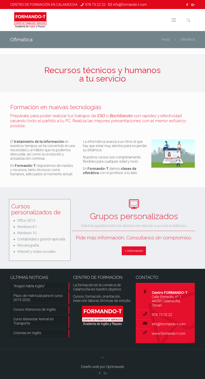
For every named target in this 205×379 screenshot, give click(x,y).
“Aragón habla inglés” (29, 286)
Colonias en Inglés (27, 333)
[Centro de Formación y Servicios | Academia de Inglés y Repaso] (30, 20)
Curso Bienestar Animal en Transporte (33, 321)
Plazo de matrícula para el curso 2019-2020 (38, 297)
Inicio (166, 39)
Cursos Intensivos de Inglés (34, 309)
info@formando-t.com (130, 4)
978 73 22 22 (95, 4)
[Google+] (193, 5)
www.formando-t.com (168, 333)
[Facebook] (187, 5)
